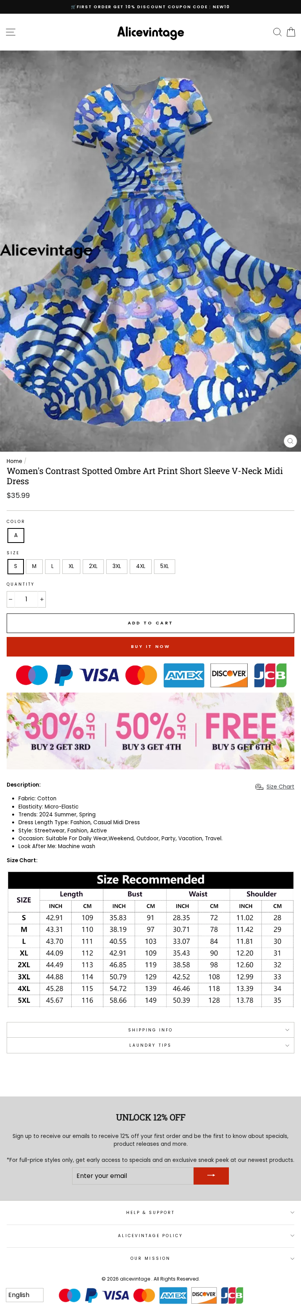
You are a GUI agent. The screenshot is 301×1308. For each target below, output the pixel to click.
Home (14, 461)
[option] (150, 7)
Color (16, 522)
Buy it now (150, 646)
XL (71, 566)
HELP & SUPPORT (150, 1213)
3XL (116, 566)
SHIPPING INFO (150, 1030)
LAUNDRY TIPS (150, 1045)
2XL (93, 566)
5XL (164, 566)
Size (13, 553)
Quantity (21, 584)
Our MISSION (150, 1258)
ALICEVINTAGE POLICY (150, 1236)
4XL (140, 566)
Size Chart (280, 787)
